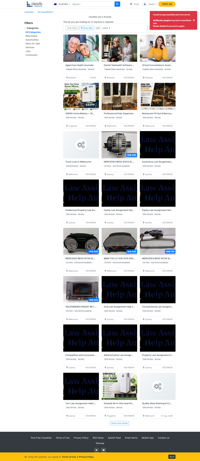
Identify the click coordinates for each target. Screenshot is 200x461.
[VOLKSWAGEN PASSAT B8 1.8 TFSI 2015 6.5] (81, 289)
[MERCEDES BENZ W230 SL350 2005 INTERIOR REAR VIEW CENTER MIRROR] (158, 241)
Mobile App (148, 437)
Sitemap (100, 443)
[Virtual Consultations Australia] (158, 48)
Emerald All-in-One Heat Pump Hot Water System (129, 403)
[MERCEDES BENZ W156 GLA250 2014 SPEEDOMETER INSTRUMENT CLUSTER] (81, 241)
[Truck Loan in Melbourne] (81, 144)
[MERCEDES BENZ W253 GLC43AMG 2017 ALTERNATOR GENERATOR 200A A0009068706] (119, 144)
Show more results (119, 423)
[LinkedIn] (103, 450)
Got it (172, 457)
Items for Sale (33, 43)
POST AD (167, 4)
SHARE (169, 28)
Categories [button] (31, 28)
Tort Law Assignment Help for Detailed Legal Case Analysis (96, 403)
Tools (136, 4)
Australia (28, 12)
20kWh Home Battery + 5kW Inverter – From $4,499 (92, 113)
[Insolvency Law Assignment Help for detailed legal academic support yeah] (158, 144)
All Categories (33, 32)
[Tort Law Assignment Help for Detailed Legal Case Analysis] (81, 386)
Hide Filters (72, 28)
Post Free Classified (41, 437)
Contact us (163, 437)
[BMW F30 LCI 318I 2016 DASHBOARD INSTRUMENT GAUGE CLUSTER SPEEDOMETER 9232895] (119, 241)
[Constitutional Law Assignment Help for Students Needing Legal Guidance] (158, 289)
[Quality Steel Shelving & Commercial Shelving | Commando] (158, 386)
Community (31, 55)
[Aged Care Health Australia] (81, 48)
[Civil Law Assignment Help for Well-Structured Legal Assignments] (119, 289)
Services (30, 47)
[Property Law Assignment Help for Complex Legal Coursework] (158, 338)
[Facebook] (96, 450)
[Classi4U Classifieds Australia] (35, 4)
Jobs (28, 51)
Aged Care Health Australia (79, 65)
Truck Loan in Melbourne (78, 161)
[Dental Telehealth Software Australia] (119, 48)
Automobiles (32, 39)
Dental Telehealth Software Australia (123, 65)
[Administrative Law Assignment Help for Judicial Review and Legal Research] (119, 338)
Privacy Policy (81, 437)
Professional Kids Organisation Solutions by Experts (131, 113)
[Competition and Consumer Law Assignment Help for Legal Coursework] (81, 338)
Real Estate (31, 36)
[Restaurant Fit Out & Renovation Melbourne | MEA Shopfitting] (158, 96)
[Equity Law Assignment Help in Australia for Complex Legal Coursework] (158, 193)
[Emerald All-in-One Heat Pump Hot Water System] (119, 386)
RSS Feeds (98, 437)
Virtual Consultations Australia (158, 65)
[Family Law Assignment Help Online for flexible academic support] (119, 193)
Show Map (88, 28)
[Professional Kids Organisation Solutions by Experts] (119, 96)
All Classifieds (45, 12)
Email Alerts (131, 437)
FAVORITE (155, 28)
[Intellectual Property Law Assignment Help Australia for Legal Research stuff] (81, 193)
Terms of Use (63, 437)
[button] (149, 4)
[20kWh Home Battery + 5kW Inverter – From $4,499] (81, 96)
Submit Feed (114, 437)
